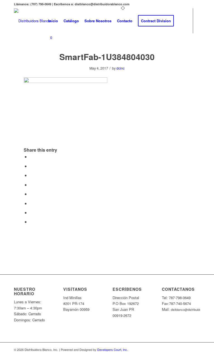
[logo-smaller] (32, 20)
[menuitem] (53, 20)
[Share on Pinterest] (31, 175)
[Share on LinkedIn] (31, 185)
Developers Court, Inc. (112, 349)
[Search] (181, 20)
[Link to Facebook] (47, 60)
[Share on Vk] (31, 203)
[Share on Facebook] (31, 156)
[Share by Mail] (31, 222)
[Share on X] (31, 166)
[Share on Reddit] (31, 212)
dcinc (120, 68)
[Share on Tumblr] (31, 194)
